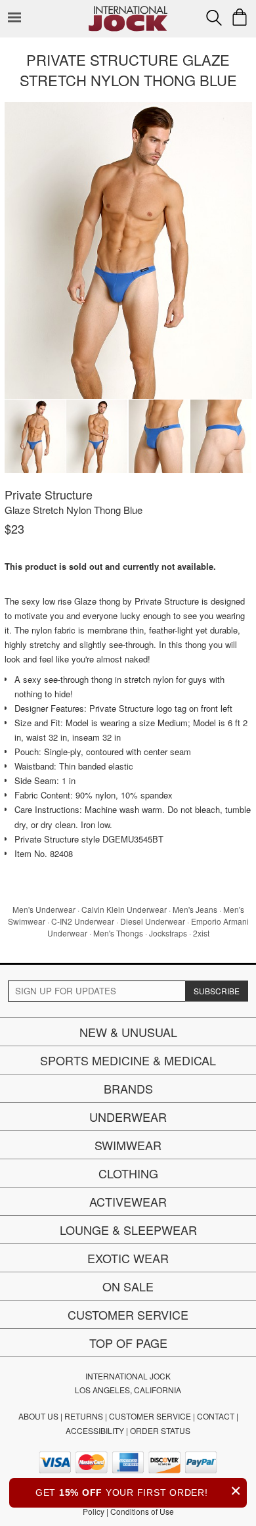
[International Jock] (128, 10)
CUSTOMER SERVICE (150, 1416)
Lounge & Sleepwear (128, 1229)
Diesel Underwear (152, 921)
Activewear (128, 1201)
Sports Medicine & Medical (128, 1060)
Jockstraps (168, 932)
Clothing (128, 1173)
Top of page (128, 1342)
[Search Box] (214, 18)
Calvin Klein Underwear (124, 909)
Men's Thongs (118, 932)
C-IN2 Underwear (82, 921)
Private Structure (49, 494)
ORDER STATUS (160, 1430)
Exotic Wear (128, 1257)
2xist (201, 932)
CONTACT (215, 1416)
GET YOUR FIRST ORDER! (138, 1491)
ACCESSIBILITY (95, 1430)
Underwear (128, 1116)
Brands (128, 1088)
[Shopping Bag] (239, 17)
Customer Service (128, 1314)
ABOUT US (38, 1416)
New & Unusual (128, 1031)
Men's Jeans (195, 909)
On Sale (128, 1286)
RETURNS (83, 1416)
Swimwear (128, 1144)
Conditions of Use (142, 1511)
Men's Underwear (43, 909)
